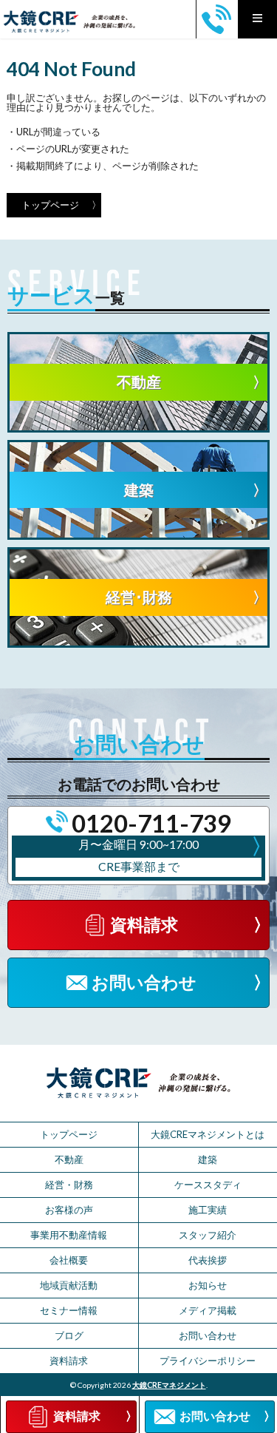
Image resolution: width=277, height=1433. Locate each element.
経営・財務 (69, 1184)
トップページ (50, 205)
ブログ (69, 1335)
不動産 (69, 1159)
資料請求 (68, 1360)
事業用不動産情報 (68, 1235)
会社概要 (68, 1260)
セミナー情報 (69, 1310)
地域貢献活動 (69, 1285)
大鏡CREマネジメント (169, 1385)
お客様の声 (69, 1210)
